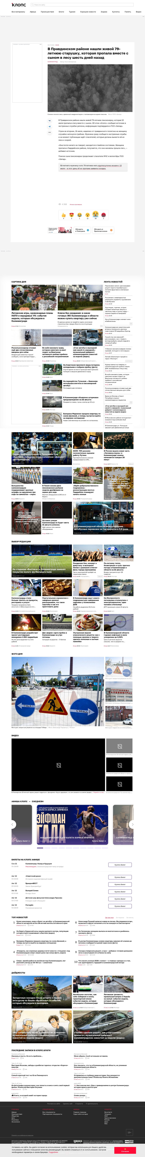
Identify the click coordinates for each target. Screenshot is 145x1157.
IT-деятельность (92, 1104)
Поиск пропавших (76, 204)
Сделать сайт (67, 1104)
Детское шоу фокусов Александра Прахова (44, 898)
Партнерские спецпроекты (52, 1114)
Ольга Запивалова (70, 62)
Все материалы (18, 12)
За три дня (109, 918)
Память (128, 12)
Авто (13, 1118)
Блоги (61, 12)
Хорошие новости (88, 12)
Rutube (107, 1120)
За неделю (120, 918)
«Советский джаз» (33, 876)
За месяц (129, 918)
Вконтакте (108, 1112)
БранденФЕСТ (31, 883)
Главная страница (79, 1112)
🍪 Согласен (125, 1150)
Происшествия (47, 12)
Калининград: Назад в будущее (39, 864)
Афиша (33, 12)
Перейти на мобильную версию (22, 1135)
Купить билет (120, 865)
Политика (15, 1120)
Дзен (106, 1122)
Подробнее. (53, 1152)
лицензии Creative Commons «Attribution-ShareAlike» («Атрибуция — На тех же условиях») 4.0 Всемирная (103, 1142)
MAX (106, 1116)
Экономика (16, 1122)
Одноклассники (110, 1118)
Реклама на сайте (53, 1104)
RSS (105, 1124)
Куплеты (116, 12)
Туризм (72, 12)
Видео (138, 12)
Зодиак (104, 12)
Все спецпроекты (49, 1112)
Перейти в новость (99, 792)
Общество (15, 1116)
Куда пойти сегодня (80, 1114)
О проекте (79, 1104)
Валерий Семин (32, 890)
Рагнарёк (29, 905)
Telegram (107, 1114)
